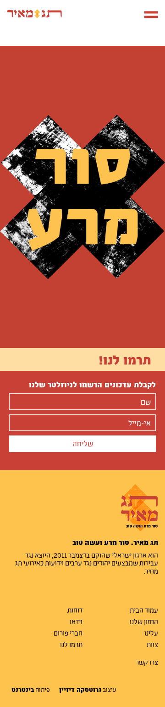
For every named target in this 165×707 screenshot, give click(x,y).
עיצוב (87, 689)
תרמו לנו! (125, 359)
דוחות (74, 610)
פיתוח (30, 689)
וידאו (76, 621)
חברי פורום (68, 633)
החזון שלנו (144, 621)
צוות (152, 644)
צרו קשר (147, 662)
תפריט (147, 13)
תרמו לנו (71, 644)
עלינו (151, 633)
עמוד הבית (144, 610)
